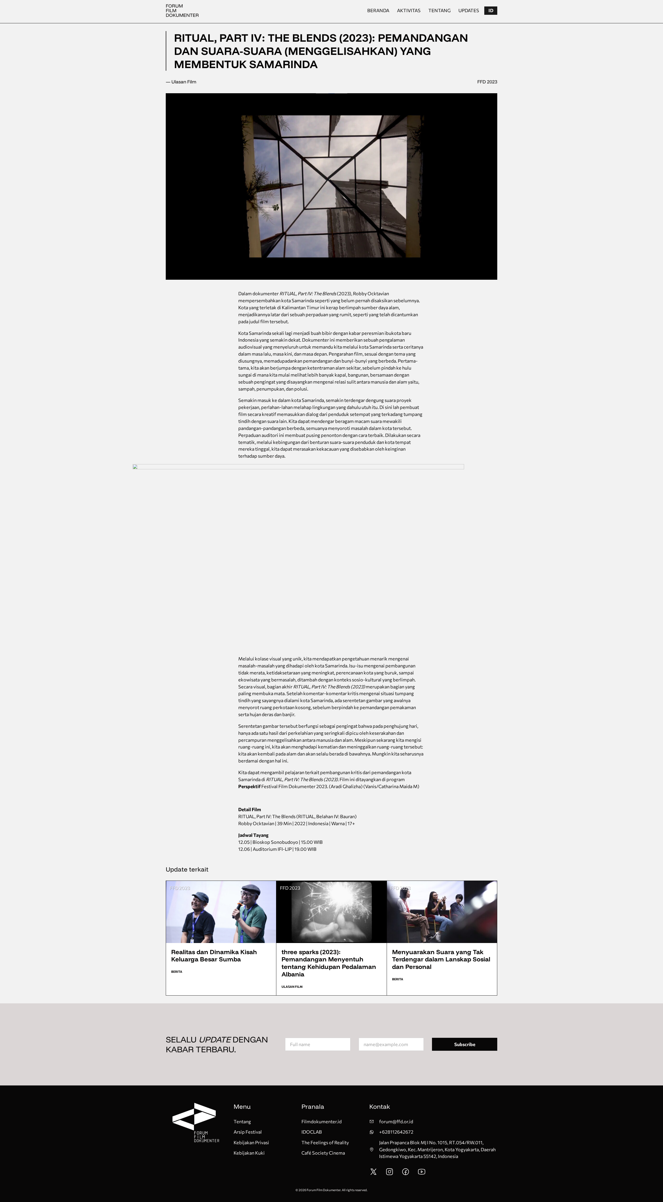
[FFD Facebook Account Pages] (405, 1174)
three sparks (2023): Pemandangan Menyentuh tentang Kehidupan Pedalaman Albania (329, 963)
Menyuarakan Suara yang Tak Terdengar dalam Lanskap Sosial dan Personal (441, 959)
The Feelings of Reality (325, 1142)
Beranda (378, 10)
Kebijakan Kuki (249, 1153)
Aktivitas (409, 10)
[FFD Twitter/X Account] (373, 1174)
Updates (468, 10)
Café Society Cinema (323, 1153)
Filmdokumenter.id (321, 1121)
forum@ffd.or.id (396, 1121)
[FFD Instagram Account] (389, 1174)
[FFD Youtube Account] (421, 1174)
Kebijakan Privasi (251, 1142)
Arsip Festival (248, 1132)
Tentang (439, 10)
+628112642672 (396, 1132)
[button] (490, 10)
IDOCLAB (311, 1132)
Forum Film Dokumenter (182, 10)
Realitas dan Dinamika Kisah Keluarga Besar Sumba (214, 955)
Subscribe (464, 1044)
